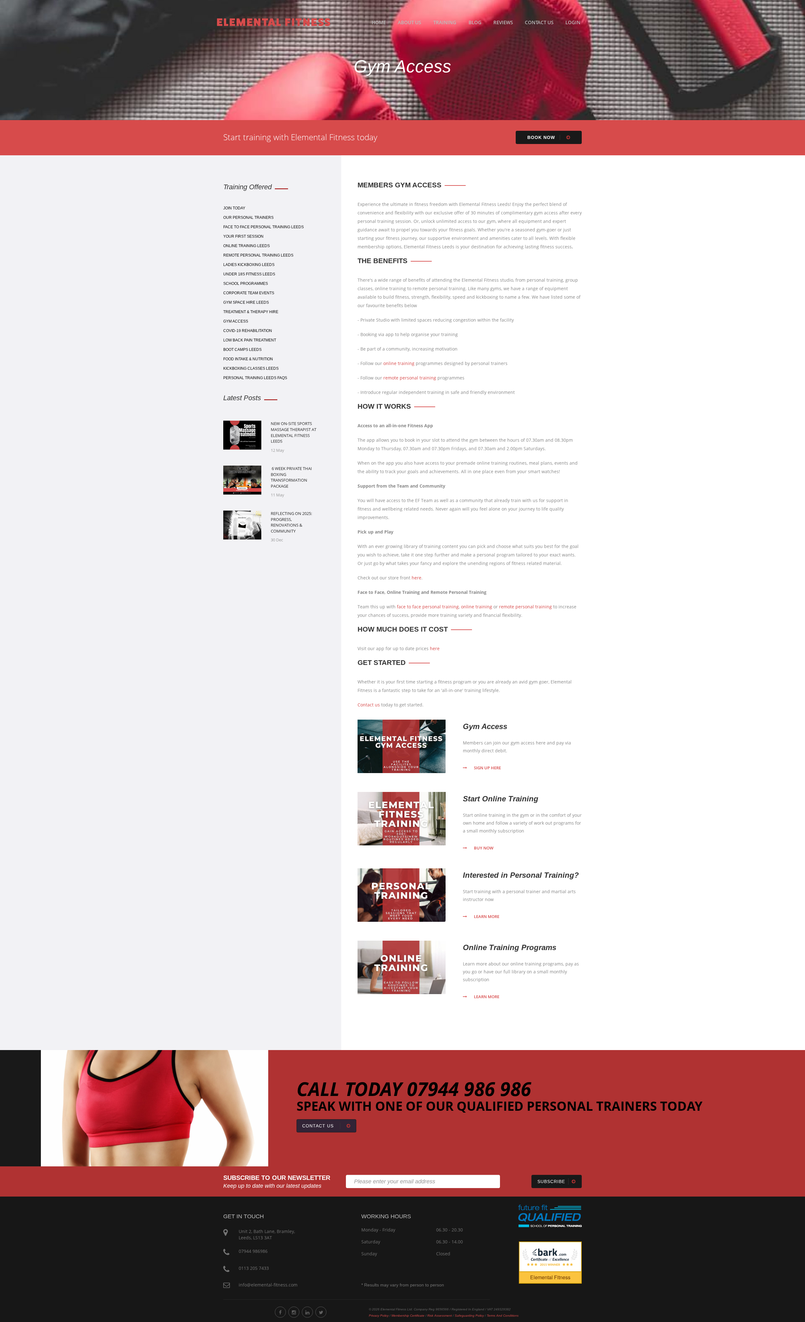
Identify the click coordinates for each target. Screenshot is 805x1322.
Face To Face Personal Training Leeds (263, 227)
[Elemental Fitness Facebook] (280, 1312)
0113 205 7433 (254, 1268)
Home (379, 22)
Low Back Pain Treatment (249, 340)
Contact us (369, 705)
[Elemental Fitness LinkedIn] (307, 1312)
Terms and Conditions (503, 1315)
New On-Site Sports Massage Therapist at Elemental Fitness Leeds (293, 432)
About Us (409, 22)
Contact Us (539, 22)
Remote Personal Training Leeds (258, 255)
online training (398, 363)
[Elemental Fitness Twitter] (320, 1312)
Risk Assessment (439, 1315)
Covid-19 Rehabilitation (247, 331)
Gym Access (235, 321)
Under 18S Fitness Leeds (249, 274)
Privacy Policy (379, 1315)
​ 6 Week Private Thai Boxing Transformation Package (291, 477)
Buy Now (483, 848)
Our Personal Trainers (248, 217)
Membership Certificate (408, 1315)
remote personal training (409, 378)
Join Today (234, 208)
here (416, 578)
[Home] (273, 21)
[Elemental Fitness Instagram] (293, 1312)
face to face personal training (428, 607)
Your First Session (243, 236)
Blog (475, 22)
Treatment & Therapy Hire (250, 312)
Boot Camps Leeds (242, 349)
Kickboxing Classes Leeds (251, 368)
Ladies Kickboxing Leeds (249, 265)
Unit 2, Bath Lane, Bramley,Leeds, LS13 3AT (267, 1234)
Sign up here (487, 768)
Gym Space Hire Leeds (246, 302)
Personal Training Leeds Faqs (255, 378)
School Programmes (245, 283)
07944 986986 (253, 1251)
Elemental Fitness (550, 1277)
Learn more (486, 916)
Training (444, 22)
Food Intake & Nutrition (248, 359)
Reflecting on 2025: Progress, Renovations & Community (291, 522)
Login (572, 22)
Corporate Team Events (248, 293)
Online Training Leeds (246, 246)
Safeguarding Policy (469, 1315)
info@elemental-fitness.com (268, 1285)
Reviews (503, 22)
